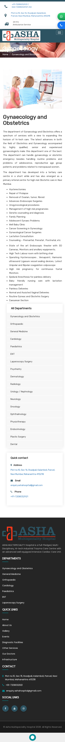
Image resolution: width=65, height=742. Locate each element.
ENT (4, 596)
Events (5, 636)
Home (5, 54)
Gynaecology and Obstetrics (17, 568)
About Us (7, 625)
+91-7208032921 (19, 496)
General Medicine (11, 574)
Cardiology (8, 585)
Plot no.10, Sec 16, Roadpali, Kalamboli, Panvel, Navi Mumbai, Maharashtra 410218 (31, 678)
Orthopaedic (9, 579)
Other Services (10, 648)
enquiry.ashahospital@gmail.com (27, 485)
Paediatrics (8, 591)
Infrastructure (9, 659)
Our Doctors (8, 653)
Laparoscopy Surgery (13, 602)
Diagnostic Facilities (12, 642)
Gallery (6, 630)
